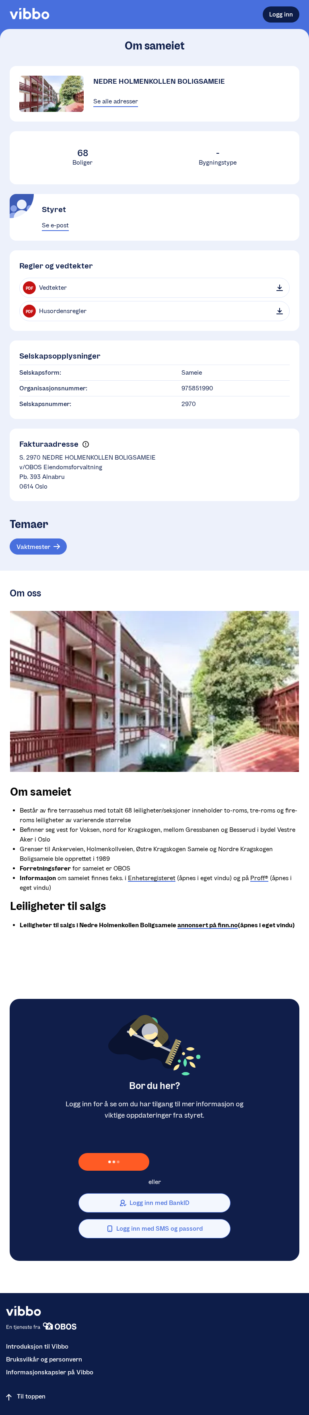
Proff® (259, 878)
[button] (85, 444)
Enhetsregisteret (151, 878)
